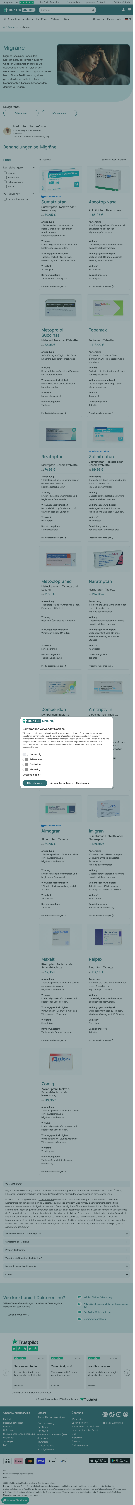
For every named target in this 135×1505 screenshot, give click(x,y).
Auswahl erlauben (60, 783)
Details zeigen (31, 774)
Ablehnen (81, 783)
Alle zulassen (34, 783)
